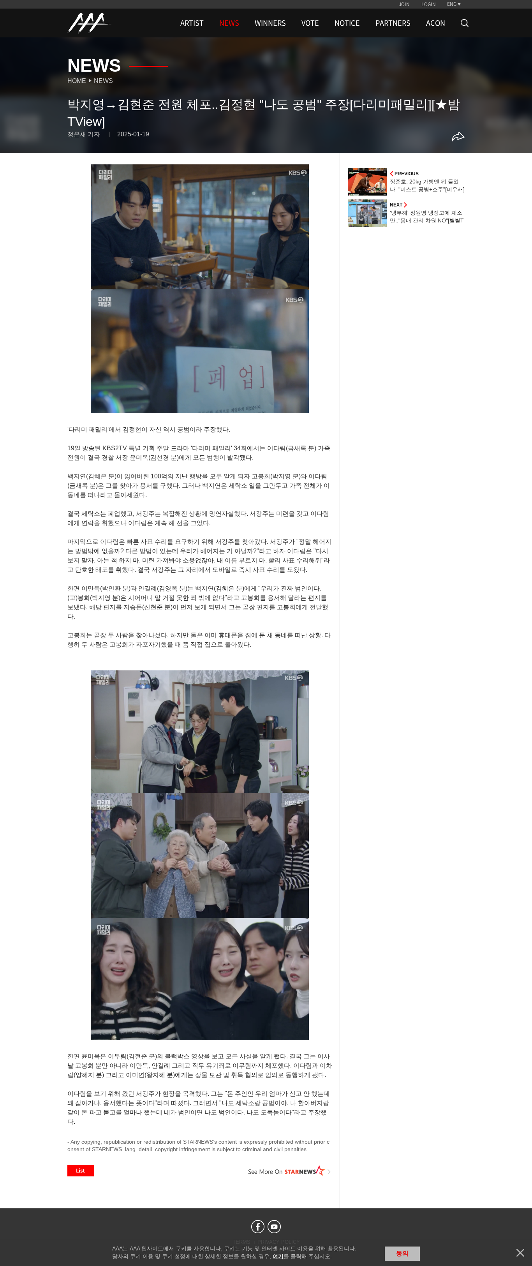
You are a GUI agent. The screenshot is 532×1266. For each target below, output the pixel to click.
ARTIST (192, 22)
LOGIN (428, 4)
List (80, 1170)
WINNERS (270, 22)
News (103, 81)
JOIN (404, 4)
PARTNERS (392, 22)
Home (76, 81)
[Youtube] (274, 1226)
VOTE (310, 22)
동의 (402, 1253)
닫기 (520, 1253)
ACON (435, 22)
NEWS (229, 22)
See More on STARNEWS (289, 1170)
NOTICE (347, 22)
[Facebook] (257, 1226)
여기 (278, 1256)
